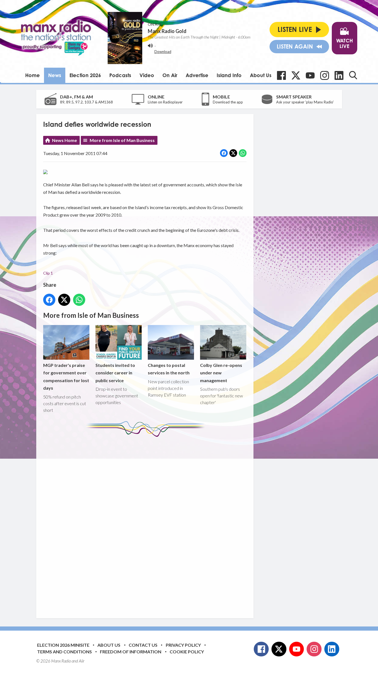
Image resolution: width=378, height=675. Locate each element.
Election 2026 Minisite (63, 645)
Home (32, 75)
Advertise (197, 75)
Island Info (229, 75)
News (54, 75)
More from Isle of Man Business (122, 140)
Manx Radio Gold (167, 31)
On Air (169, 75)
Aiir (81, 660)
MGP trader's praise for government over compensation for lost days (66, 376)
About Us (260, 75)
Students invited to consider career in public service (115, 372)
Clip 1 (48, 273)
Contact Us (143, 645)
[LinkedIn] (339, 75)
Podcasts (120, 75)
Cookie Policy (187, 651)
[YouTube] (310, 75)
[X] (295, 75)
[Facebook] (281, 75)
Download (162, 51)
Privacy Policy (183, 645)
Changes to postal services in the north (169, 368)
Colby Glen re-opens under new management (221, 372)
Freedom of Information (130, 651)
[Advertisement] (147, 523)
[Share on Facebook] (224, 153)
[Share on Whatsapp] (243, 153)
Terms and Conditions (64, 651)
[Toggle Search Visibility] (353, 75)
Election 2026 (85, 75)
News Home (64, 140)
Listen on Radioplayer (165, 102)
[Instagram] (324, 75)
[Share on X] (233, 153)
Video (146, 75)
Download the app (228, 102)
